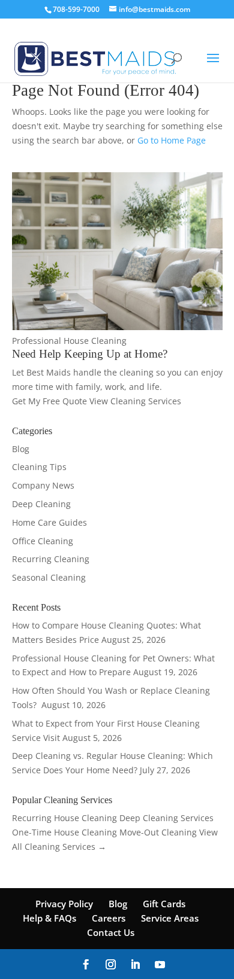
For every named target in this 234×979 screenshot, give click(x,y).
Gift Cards (164, 904)
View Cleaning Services (135, 401)
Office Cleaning (42, 541)
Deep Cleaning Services (166, 818)
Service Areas (170, 918)
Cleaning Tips (39, 466)
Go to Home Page (171, 140)
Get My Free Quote (50, 401)
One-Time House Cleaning (64, 832)
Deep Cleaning (41, 504)
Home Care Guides (49, 522)
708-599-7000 (76, 9)
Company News (43, 485)
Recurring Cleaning (50, 559)
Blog (20, 449)
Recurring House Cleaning (64, 818)
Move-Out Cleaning (158, 832)
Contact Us (110, 932)
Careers (108, 918)
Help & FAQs (49, 918)
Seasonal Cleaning (49, 577)
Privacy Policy (64, 904)
